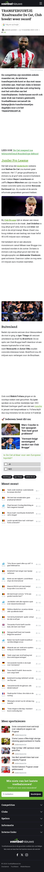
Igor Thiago (18, 477)
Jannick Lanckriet (11, 30)
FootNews (14, 867)
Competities (8, 805)
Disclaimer (5, 867)
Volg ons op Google (12, 25)
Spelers (5, 818)
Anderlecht (22, 166)
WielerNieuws (25, 867)
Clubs (4, 811)
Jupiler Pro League (14, 160)
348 (4, 32)
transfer (38, 406)
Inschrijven (36, 794)
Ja (9, 464)
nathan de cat (30, 477)
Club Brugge (10, 220)
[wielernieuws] (22, 841)
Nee (10, 469)
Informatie (7, 825)
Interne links (8, 832)
